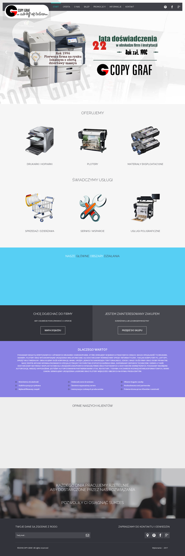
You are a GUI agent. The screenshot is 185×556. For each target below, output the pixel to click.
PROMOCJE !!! (99, 7)
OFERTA (66, 7)
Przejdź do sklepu (132, 330)
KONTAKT (129, 7)
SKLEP (86, 7)
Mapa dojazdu (53, 330)
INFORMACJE (115, 7)
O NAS (77, 7)
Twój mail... (21, 535)
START (56, 7)
